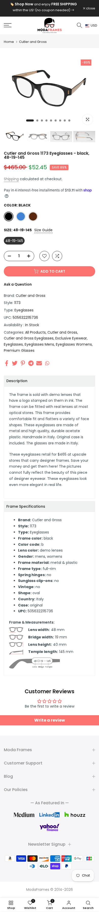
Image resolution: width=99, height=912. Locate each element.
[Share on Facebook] (6, 363)
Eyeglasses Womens (74, 344)
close (90, 8)
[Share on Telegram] (31, 363)
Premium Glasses (19, 350)
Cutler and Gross (33, 41)
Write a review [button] (49, 720)
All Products (35, 332)
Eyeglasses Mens (39, 344)
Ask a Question (18, 284)
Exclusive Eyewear (71, 338)
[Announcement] (43, 7)
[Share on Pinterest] (23, 363)
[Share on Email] (39, 363)
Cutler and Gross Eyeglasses (29, 338)
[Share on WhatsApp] (47, 363)
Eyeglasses (24, 310)
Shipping (11, 178)
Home (9, 41)
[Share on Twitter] (15, 363)
